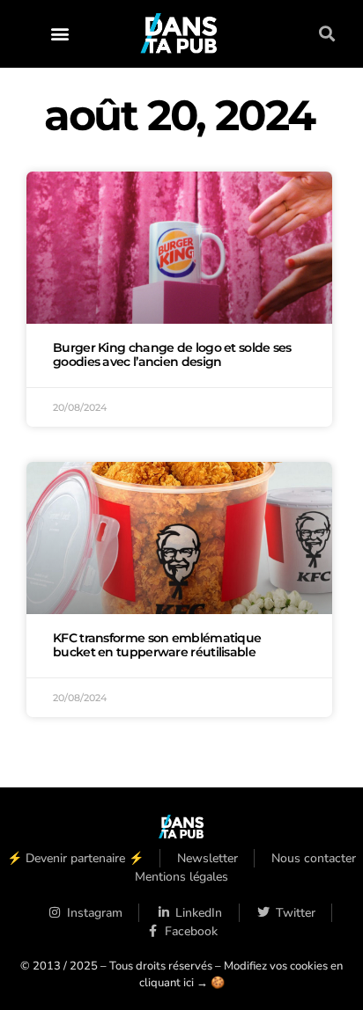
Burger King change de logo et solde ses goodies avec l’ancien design (172, 355)
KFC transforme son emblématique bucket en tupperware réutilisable (157, 645)
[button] (59, 33)
